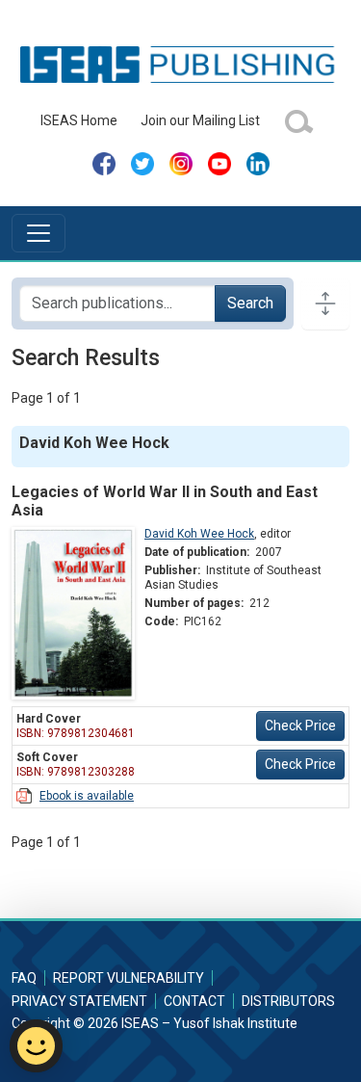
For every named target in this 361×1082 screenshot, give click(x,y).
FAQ (24, 978)
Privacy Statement (79, 1001)
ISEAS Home (78, 120)
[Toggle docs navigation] (325, 303)
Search (250, 303)
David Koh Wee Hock (199, 534)
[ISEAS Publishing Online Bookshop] (180, 63)
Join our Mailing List (200, 120)
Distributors (288, 1001)
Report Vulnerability (128, 978)
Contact (194, 1001)
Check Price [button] (300, 725)
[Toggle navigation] (38, 233)
